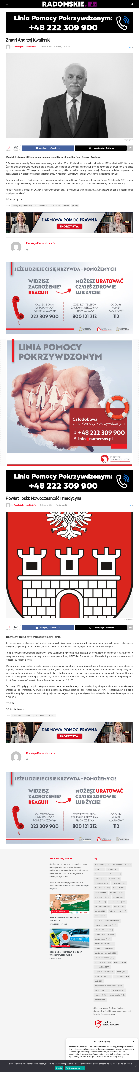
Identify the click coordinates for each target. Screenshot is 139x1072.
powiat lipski (39, 716)
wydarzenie (102, 990)
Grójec (100, 879)
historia (114, 879)
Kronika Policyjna (60, 946)
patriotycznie (103, 906)
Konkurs (101, 892)
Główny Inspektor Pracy (22, 206)
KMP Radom (102, 888)
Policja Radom (117, 911)
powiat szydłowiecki (105, 953)
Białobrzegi (102, 864)
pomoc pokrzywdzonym (107, 920)
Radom (58, 47)
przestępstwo (103, 962)
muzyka (100, 902)
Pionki (119, 906)
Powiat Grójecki (104, 930)
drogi (99, 869)
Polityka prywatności (75, 1068)
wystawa (100, 995)
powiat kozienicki (104, 934)
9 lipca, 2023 (56, 958)
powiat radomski (104, 948)
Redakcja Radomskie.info (25, 47)
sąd (99, 981)
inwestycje (119, 883)
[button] (133, 1041)
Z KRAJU (66, 47)
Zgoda (59, 1068)
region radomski (104, 972)
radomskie (102, 967)
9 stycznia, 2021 (46, 47)
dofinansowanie (122, 864)
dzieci (113, 869)
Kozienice (116, 892)
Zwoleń (100, 1000)
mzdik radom (117, 902)
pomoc (27, 716)
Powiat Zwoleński (104, 958)
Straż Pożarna (103, 976)
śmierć (75, 206)
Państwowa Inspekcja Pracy (47, 206)
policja (100, 911)
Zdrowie (51, 716)
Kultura (118, 897)
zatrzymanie (117, 995)
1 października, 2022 (59, 924)
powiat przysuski (104, 944)
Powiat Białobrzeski (105, 925)
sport (121, 972)
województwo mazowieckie (108, 986)
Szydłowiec (122, 976)
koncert (119, 888)
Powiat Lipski (61, 505)
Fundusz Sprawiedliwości (108, 874)
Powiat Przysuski (60, 911)
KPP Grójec (102, 897)
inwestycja (16, 716)
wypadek (119, 990)
